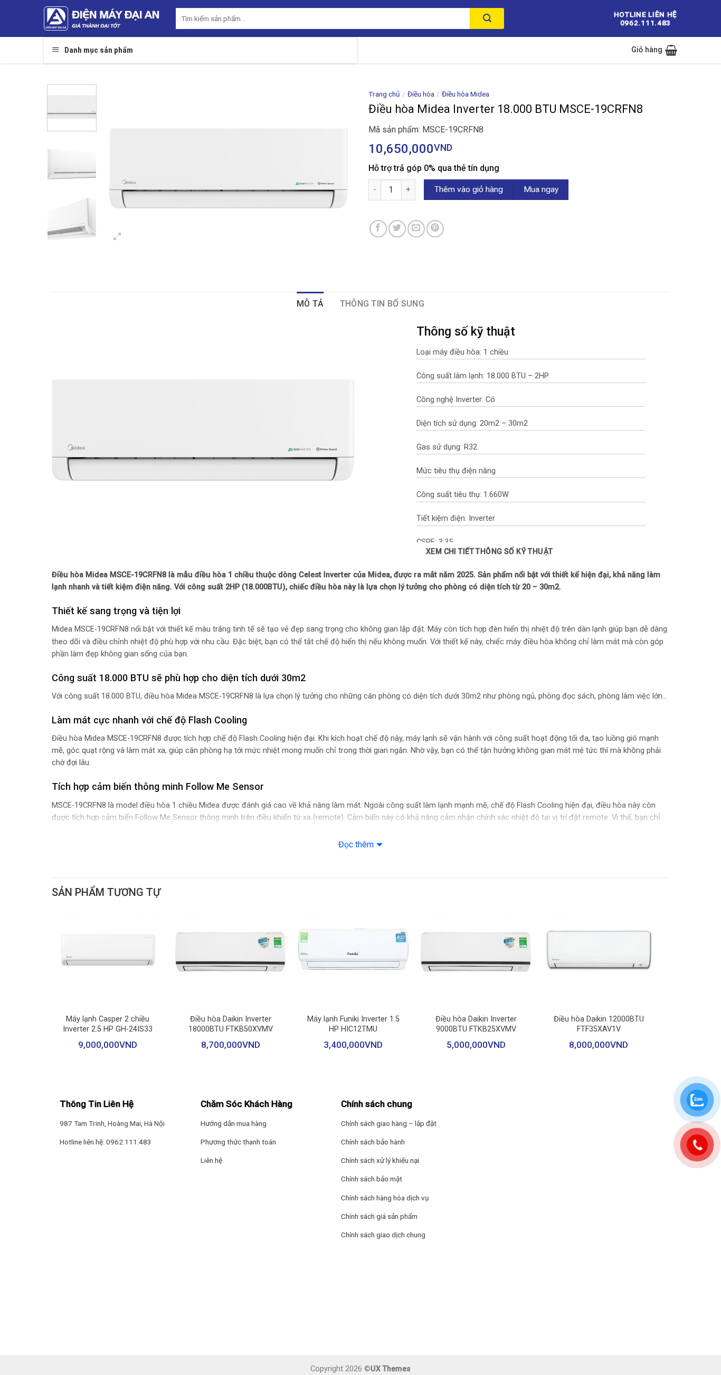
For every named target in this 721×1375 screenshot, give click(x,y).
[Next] (334, 167)
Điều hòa (420, 94)
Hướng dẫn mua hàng (234, 1123)
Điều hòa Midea (465, 94)
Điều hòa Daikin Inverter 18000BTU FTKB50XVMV (230, 1024)
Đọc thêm (356, 844)
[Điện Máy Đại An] (102, 18)
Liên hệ (211, 1160)
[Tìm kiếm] (487, 18)
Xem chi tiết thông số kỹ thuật (489, 551)
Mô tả (310, 304)
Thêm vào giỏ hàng (468, 189)
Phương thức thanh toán (238, 1142)
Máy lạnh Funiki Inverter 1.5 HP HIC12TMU (353, 1024)
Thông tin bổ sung (382, 304)
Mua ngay (541, 189)
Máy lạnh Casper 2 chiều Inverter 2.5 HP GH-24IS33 (108, 1024)
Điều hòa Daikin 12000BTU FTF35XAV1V (599, 1024)
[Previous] (121, 167)
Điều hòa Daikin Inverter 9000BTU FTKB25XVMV (476, 1024)
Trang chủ (384, 94)
